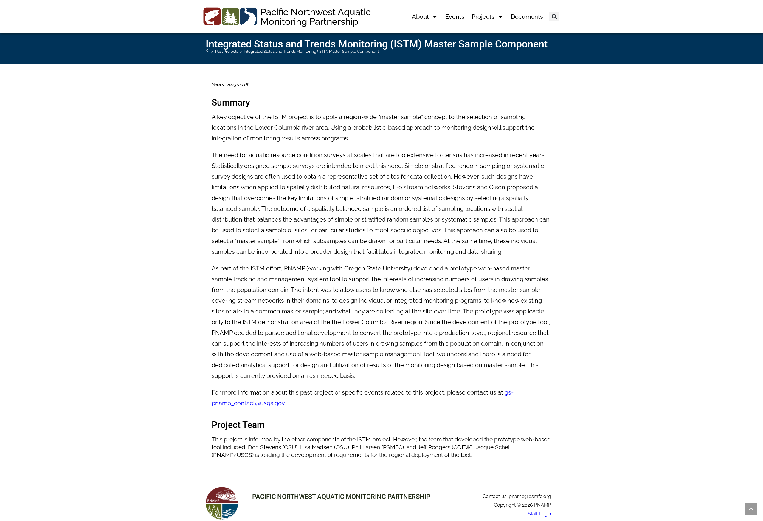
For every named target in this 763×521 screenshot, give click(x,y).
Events (454, 16)
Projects (483, 16)
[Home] (208, 51)
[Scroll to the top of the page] (751, 509)
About (420, 16)
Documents (527, 16)
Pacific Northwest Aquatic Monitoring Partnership (315, 17)
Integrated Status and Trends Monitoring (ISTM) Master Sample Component (311, 51)
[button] (554, 16)
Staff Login (539, 514)
